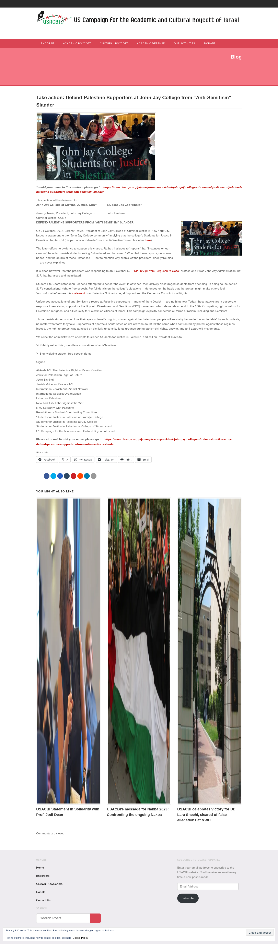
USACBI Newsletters (49, 883)
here (148, 240)
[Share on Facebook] (46, 476)
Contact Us (43, 900)
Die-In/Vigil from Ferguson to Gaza (156, 270)
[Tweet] (53, 476)
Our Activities (184, 43)
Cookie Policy (80, 937)
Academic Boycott (77, 43)
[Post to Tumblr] (67, 476)
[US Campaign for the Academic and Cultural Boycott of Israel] (138, 18)
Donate (209, 43)
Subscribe (188, 898)
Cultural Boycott (114, 43)
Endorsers (42, 875)
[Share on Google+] (60, 476)
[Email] (93, 476)
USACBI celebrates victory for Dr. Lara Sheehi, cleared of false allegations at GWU (206, 814)
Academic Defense (151, 43)
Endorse (47, 43)
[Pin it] (73, 476)
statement (78, 293)
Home (40, 867)
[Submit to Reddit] (80, 476)
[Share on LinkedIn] (87, 476)
